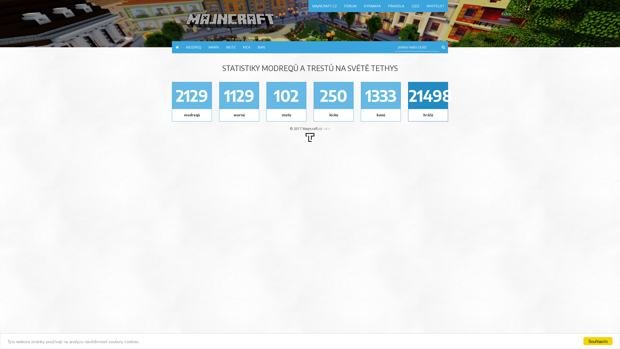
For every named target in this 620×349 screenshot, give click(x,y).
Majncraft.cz (324, 6)
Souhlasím (598, 341)
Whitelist (435, 6)
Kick (246, 47)
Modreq (193, 47)
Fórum (350, 6)
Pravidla (396, 6)
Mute (231, 47)
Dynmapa (372, 6)
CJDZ (415, 6)
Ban (261, 47)
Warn (214, 47)
